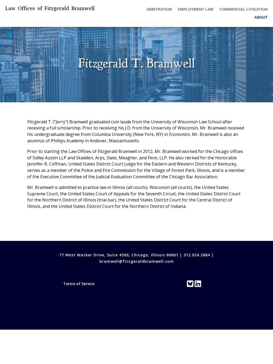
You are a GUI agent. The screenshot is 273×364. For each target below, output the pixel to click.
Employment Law (196, 9)
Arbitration (159, 9)
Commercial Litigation (243, 9)
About (261, 17)
